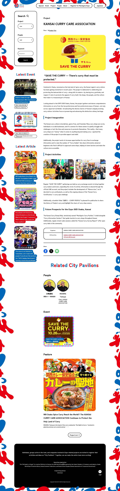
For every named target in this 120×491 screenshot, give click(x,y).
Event (47, 6)
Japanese (100, 6)
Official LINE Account (69, 237)
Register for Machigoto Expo (80, 6)
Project (53, 6)
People (59, 6)
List (21, 26)
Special (41, 6)
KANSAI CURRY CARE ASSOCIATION (73, 235)
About (65, 6)
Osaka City (52, 30)
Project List (74, 435)
